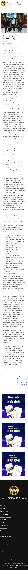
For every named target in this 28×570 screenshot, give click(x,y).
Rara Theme (19, 565)
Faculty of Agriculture (9, 43)
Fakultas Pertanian (14, 3)
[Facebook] (11, 559)
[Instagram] (14, 559)
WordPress (15, 567)
